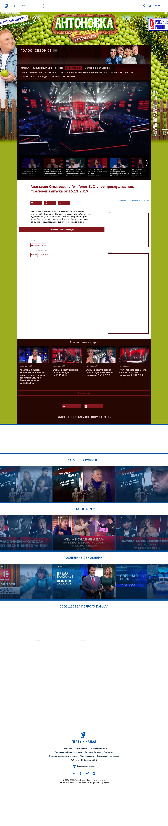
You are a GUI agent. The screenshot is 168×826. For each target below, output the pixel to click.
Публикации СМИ (89, 760)
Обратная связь (87, 756)
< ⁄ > (61, 202)
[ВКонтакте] (36, 203)
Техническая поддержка (108, 756)
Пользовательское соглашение (63, 756)
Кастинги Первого (93, 752)
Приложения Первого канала (68, 752)
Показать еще (84, 393)
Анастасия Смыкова (38, 245)
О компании (66, 748)
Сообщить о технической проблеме (134, 200)
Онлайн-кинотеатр (98, 748)
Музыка (34, 255)
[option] (31, 167)
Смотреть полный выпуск (62, 229)
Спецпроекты (81, 748)
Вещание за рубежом (86, 766)
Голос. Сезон (36, 51)
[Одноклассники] (50, 203)
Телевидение (44, 255)
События (75, 760)
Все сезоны (69, 76)
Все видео (108, 752)
